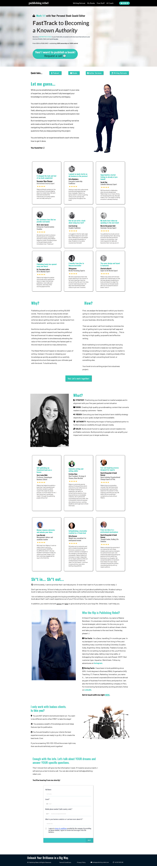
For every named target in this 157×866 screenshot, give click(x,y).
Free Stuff (101, 3)
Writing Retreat (79, 3)
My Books (91, 3)
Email (47, 799)
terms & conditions (61, 829)
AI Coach (109, 3)
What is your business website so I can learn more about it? (64, 819)
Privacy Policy (81, 862)
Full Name (48, 790)
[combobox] (47, 813)
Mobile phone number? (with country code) (58, 809)
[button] (89, 840)
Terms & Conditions (65, 862)
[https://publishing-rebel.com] (38, 3)
